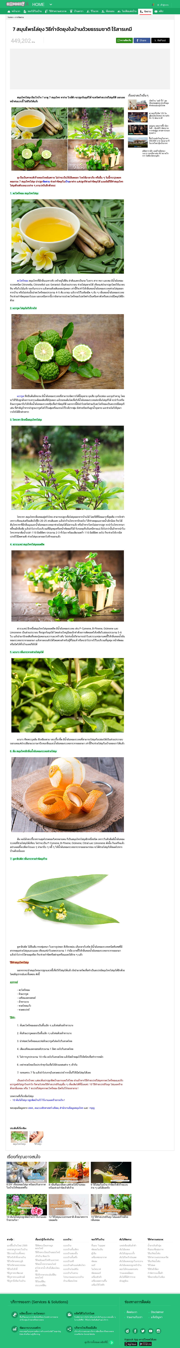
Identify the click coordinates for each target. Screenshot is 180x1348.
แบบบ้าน (67, 1245)
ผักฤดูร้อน (124, 1281)
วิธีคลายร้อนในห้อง (156, 1277)
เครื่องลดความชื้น (99, 1281)
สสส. (30, 1107)
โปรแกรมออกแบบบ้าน (73, 1277)
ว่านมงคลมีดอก (126, 1273)
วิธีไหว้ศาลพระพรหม (16, 1265)
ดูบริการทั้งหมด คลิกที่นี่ (96, 1342)
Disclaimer (157, 1312)
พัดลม (94, 1261)
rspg (92, 1107)
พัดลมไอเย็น (97, 1249)
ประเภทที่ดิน (40, 1285)
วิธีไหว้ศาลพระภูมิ (15, 1261)
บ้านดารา (78, 11)
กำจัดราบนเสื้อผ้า (155, 1273)
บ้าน (67, 181)
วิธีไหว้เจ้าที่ (12, 1269)
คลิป (161, 11)
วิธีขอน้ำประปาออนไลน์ (45, 1264)
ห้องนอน (110, 11)
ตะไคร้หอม (22, 280)
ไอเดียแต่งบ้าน (129, 11)
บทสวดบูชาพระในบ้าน (17, 1249)
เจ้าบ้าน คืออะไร (42, 1256)
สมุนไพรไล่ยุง (19, 1144)
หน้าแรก (16, 11)
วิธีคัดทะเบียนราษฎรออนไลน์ (44, 1247)
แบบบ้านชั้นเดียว (71, 1249)
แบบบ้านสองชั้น (70, 1253)
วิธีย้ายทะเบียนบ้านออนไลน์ (47, 1252)
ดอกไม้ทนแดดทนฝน (129, 1269)
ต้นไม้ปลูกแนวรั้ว (127, 1253)
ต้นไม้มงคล (125, 1249)
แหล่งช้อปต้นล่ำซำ (128, 1245)
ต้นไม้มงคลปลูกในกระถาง (131, 1261)
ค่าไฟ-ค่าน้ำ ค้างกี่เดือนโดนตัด (47, 1269)
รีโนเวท (94, 11)
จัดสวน (147, 11)
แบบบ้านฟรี (68, 1261)
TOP (173, 1343)
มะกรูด (20, 396)
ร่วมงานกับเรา (134, 1317)
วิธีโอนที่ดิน (40, 1281)
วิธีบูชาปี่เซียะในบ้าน (16, 1281)
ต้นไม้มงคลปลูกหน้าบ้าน (130, 1265)
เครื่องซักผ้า (96, 1277)
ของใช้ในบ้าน (35, 11)
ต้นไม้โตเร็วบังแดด (128, 1257)
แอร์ (93, 1265)
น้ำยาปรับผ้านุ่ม (154, 1245)
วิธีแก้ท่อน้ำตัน (154, 1253)
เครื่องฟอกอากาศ (99, 1257)
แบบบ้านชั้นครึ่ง (70, 1257)
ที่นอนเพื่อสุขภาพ (155, 1249)
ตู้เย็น (93, 1253)
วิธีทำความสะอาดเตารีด (158, 1257)
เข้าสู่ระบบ (164, 5)
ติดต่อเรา (132, 1312)
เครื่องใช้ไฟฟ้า (98, 1285)
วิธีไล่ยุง (37, 1144)
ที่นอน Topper (98, 1245)
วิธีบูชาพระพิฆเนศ (15, 1273)
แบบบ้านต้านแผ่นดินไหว (74, 1265)
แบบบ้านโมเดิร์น (70, 1269)
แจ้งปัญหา (156, 1317)
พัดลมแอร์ (96, 1273)
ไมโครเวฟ (96, 1269)
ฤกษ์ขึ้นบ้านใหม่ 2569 (17, 1245)
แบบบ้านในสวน (70, 1273)
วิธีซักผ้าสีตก (153, 1269)
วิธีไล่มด (151, 1265)
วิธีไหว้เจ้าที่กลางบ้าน (16, 1257)
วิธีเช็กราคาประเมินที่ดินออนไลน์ (45, 1276)
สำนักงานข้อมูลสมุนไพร (71, 1107)
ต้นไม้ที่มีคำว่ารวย (127, 1277)
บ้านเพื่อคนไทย (70, 1281)
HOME (38, 4)
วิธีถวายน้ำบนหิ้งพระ (16, 1253)
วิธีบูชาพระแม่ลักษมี (16, 1277)
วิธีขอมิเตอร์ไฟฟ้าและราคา (47, 1260)
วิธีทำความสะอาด (57, 11)
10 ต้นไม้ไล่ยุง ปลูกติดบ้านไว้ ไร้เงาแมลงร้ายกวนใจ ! (38, 1100)
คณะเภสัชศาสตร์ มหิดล (46, 1107)
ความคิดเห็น (126, 40)
